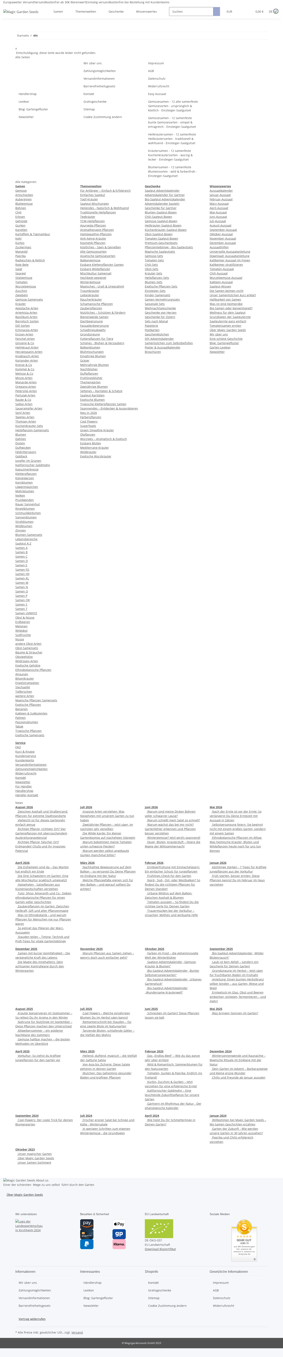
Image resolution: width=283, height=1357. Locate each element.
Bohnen (20, 208)
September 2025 (221, 949)
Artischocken (24, 195)
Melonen (21, 626)
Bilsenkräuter (24, 678)
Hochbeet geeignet (93, 278)
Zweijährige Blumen (94, 387)
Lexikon (24, 102)
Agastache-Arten (26, 308)
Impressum (156, 63)
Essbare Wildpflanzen (95, 269)
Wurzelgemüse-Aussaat (226, 278)
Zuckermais (23, 247)
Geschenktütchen (157, 334)
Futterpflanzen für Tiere (96, 339)
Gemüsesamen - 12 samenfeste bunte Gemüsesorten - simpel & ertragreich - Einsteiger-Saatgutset (172, 122)
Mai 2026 (216, 807)
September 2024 (27, 1116)
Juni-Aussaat (218, 217)
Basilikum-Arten (26, 317)
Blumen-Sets (153, 282)
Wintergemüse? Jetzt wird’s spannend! (173, 838)
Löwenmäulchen (26, 487)
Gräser (84, 360)
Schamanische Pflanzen (96, 304)
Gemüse (21, 191)
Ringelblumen (25, 509)
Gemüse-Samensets (29, 299)
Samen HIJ (22, 574)
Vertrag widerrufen (32, 1319)
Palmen (20, 718)
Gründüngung (90, 334)
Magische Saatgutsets (160, 252)
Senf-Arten (22, 413)
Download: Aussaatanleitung (229, 256)
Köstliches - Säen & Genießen (100, 247)
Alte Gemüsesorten (93, 252)
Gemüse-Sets (154, 256)
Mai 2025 (216, 1009)
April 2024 (152, 1116)
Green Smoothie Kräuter (97, 430)
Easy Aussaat (157, 94)
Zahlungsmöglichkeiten (99, 71)
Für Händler (23, 786)
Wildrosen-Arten (26, 661)
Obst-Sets (151, 269)
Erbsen (20, 217)
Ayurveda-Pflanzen (93, 225)
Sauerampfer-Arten (28, 408)
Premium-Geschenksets (161, 243)
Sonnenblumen (26, 517)
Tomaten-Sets (154, 260)
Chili (18, 212)
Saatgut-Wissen (220, 286)
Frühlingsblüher (91, 378)
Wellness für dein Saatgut (228, 313)
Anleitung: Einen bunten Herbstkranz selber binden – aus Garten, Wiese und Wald (237, 983)
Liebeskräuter (89, 295)
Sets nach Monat (156, 321)
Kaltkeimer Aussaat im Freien (230, 260)
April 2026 (22, 863)
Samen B (21, 552)
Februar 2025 (154, 1051)
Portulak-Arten (25, 395)
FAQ (18, 747)
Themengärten (90, 382)
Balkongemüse (90, 260)
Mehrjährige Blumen (94, 365)
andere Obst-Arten (28, 644)
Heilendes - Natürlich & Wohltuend (104, 208)
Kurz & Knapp (25, 751)
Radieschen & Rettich (30, 260)
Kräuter (20, 304)
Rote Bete (22, 265)
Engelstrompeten (27, 683)
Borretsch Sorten (27, 321)
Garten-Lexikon (220, 347)
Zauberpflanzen (91, 308)
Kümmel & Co (24, 369)
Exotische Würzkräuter (95, 456)
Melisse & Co (24, 374)
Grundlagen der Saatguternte (230, 317)
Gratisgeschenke (94, 102)
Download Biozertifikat (160, 1249)
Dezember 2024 (221, 1051)
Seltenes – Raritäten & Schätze (101, 391)
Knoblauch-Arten (27, 356)
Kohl (18, 238)
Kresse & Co (23, 365)
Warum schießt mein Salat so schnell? (173, 820)
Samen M (21, 583)
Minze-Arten (24, 378)
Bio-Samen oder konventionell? (231, 308)
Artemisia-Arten (26, 313)
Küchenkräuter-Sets (29, 426)
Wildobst (21, 631)
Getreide (21, 221)
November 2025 (91, 949)
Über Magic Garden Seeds (228, 330)
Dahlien (20, 439)
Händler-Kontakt (26, 795)
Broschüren (153, 352)
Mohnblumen (24, 491)
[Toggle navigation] (8, 7)
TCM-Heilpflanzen (92, 221)
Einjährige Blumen (93, 356)
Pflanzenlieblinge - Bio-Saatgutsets (169, 247)
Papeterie (151, 326)
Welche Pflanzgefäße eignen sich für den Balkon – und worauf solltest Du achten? (106, 884)
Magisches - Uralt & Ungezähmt (102, 286)
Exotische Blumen (92, 400)
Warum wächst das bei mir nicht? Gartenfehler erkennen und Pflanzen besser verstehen (170, 829)
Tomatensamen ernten (225, 326)
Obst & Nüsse (24, 617)
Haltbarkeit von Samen (225, 299)
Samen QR (22, 600)
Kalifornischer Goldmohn (32, 465)
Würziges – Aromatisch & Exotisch (103, 439)
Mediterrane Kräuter (94, 448)
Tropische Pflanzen (28, 731)
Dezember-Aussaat (223, 243)
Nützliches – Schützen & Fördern (103, 313)
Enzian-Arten (24, 334)
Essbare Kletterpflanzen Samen (102, 265)
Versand (77, 1332)
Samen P (21, 596)
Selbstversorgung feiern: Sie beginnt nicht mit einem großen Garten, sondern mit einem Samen (238, 829)
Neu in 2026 (88, 413)
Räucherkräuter (91, 299)
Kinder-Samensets (157, 295)
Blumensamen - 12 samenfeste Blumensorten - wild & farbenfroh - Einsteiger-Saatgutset (172, 171)
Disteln (20, 443)
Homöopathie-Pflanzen (96, 234)
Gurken (20, 225)
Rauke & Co (23, 400)
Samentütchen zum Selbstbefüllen (169, 343)
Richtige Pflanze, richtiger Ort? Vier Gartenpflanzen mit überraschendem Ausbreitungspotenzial (41, 833)
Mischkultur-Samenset (95, 273)
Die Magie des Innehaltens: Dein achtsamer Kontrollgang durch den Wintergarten (39, 966)
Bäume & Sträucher (28, 652)
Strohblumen (24, 522)
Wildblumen (23, 526)
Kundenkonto (24, 760)
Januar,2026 (218, 863)
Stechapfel (22, 687)
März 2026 (87, 863)
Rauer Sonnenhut (27, 504)
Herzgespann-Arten (28, 352)
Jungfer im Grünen (28, 461)
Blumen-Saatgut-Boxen (161, 212)
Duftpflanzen (89, 374)
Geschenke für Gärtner (161, 208)
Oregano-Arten (25, 387)
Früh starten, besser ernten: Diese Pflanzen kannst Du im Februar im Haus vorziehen (237, 880)
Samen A (21, 548)
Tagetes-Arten (24, 417)
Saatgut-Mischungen (94, 204)
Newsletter (26, 117)
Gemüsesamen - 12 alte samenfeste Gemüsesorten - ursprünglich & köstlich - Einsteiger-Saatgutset (173, 106)
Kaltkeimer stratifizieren (226, 265)
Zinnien (20, 530)
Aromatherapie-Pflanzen (97, 230)
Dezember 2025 (26, 949)
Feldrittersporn (25, 452)
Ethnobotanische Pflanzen (33, 670)
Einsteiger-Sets (155, 291)
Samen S (21, 604)
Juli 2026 (86, 807)
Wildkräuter (88, 452)
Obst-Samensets (26, 648)
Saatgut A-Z (23, 543)
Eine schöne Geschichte (226, 339)
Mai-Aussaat (218, 212)
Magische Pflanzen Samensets (36, 700)
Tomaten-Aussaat (222, 269)
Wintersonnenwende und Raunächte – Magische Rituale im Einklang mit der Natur (238, 1060)
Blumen (20, 434)
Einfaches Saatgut (92, 195)
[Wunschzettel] (248, 11)
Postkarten (152, 330)
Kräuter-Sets (153, 273)
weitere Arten (24, 696)
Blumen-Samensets (28, 535)
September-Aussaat (223, 230)
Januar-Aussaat (220, 195)
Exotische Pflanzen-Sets (161, 286)
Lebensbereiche (26, 539)
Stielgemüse (23, 278)
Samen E (21, 565)
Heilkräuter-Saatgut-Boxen (163, 225)
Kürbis (19, 243)
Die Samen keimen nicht (226, 291)
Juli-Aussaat (218, 221)
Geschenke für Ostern (160, 317)
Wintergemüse (90, 282)
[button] (241, 11)
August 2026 (24, 807)
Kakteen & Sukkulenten (31, 713)
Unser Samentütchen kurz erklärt (233, 295)
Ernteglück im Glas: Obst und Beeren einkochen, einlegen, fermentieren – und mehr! (238, 996)
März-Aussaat (219, 204)
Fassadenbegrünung (94, 326)
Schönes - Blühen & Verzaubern (102, 343)
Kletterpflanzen (26, 474)
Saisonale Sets (155, 304)
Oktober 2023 (25, 1149)
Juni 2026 (151, 807)
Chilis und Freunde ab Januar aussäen (238, 1077)
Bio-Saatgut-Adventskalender (165, 199)
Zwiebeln (21, 295)
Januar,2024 (218, 1116)
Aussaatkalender (221, 191)
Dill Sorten (22, 326)
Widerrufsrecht (158, 86)
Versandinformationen (99, 78)
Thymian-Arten (25, 421)
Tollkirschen (23, 692)
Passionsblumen (26, 722)
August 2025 (24, 1009)
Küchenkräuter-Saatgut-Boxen (166, 230)
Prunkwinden (24, 500)
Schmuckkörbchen (28, 513)
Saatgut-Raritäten (92, 395)
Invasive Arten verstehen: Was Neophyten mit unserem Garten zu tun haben (107, 816)
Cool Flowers (89, 421)
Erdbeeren (22, 622)
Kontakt (88, 94)
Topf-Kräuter (89, 199)
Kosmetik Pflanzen (92, 243)
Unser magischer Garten (34, 1154)
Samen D (21, 561)
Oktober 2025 (154, 949)
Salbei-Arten (24, 404)
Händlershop (28, 94)
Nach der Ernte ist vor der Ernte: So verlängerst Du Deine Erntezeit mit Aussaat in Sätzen (235, 816)
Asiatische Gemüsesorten (97, 256)
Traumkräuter (89, 291)
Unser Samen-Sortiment (34, 1162)
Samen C (21, 556)
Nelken (20, 495)
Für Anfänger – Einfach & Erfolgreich (105, 191)
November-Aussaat (223, 238)
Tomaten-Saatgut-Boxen (161, 238)
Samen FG (22, 570)
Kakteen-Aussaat (221, 282)
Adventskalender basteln (162, 204)
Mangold (21, 252)
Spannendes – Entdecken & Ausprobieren (109, 408)
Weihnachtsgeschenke (160, 308)
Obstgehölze (24, 657)
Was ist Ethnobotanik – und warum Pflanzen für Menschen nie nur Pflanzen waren (43, 919)
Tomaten (21, 282)
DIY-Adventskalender (159, 339)
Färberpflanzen (90, 417)
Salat (18, 269)
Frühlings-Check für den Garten (168, 876)
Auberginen (23, 199)
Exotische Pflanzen (28, 705)
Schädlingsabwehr (93, 330)
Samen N (21, 587)
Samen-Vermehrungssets (162, 299)
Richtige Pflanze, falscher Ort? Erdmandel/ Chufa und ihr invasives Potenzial (40, 846)
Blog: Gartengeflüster (33, 109)
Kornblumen (24, 482)
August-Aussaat (220, 225)
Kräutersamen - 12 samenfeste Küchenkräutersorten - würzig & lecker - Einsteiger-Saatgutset (170, 155)
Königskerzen (24, 478)
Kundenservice (25, 756)
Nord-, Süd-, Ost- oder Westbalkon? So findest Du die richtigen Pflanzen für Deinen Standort (172, 884)
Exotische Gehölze (27, 665)
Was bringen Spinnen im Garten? (234, 1013)
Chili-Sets (151, 265)
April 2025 (22, 1051)
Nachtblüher (89, 369)
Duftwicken (23, 448)
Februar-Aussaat (221, 199)
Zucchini (21, 291)
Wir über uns (92, 63)
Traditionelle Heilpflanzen (98, 212)
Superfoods (88, 426)
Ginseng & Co (24, 343)
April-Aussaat (219, 208)
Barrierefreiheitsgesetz (99, 86)
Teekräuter (87, 217)
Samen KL (22, 578)
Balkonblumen (90, 347)
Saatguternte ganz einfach (228, 321)
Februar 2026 (154, 863)
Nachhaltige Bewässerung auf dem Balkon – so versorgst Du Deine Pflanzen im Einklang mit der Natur (108, 871)
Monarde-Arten (26, 382)
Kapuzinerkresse (27, 469)
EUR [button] (230, 11)
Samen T (21, 609)
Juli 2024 (86, 1116)
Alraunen (21, 674)
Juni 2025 (151, 1009)
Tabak (19, 726)
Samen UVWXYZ (26, 613)
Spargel (20, 273)
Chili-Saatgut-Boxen (158, 217)
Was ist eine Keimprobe (226, 304)
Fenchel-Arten (25, 339)
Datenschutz (157, 78)
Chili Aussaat (219, 273)
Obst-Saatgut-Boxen (159, 234)
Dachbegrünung (91, 321)
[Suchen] (216, 11)
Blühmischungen (92, 352)
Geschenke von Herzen (161, 313)
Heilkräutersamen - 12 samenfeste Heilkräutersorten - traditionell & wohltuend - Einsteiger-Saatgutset (172, 138)
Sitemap (89, 109)
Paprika (20, 256)
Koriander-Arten (26, 360)
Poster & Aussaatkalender (162, 347)
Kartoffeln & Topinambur (32, 234)
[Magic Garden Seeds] (21, 15)
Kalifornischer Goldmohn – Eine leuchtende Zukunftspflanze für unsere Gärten (172, 1095)
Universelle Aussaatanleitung (230, 252)
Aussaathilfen (219, 247)
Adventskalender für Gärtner (165, 195)
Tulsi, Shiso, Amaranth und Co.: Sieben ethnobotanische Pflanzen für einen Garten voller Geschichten (43, 897)
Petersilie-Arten (26, 391)
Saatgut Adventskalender (162, 191)
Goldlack (21, 456)
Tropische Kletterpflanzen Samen (103, 404)
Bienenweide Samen (94, 317)
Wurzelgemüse (25, 286)
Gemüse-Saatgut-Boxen (161, 221)
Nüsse (19, 639)
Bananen (21, 709)
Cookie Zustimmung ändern (102, 117)
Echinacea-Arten (26, 330)
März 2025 (87, 1051)
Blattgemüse (24, 204)
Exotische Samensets (29, 735)
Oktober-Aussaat (221, 234)
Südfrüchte (23, 635)
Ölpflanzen (87, 434)
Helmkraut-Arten (27, 347)
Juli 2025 (86, 1009)
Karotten (21, 230)
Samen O (21, 591)
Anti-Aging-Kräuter (93, 238)
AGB (151, 71)
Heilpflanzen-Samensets (32, 430)
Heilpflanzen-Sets (157, 278)
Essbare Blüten (90, 443)
